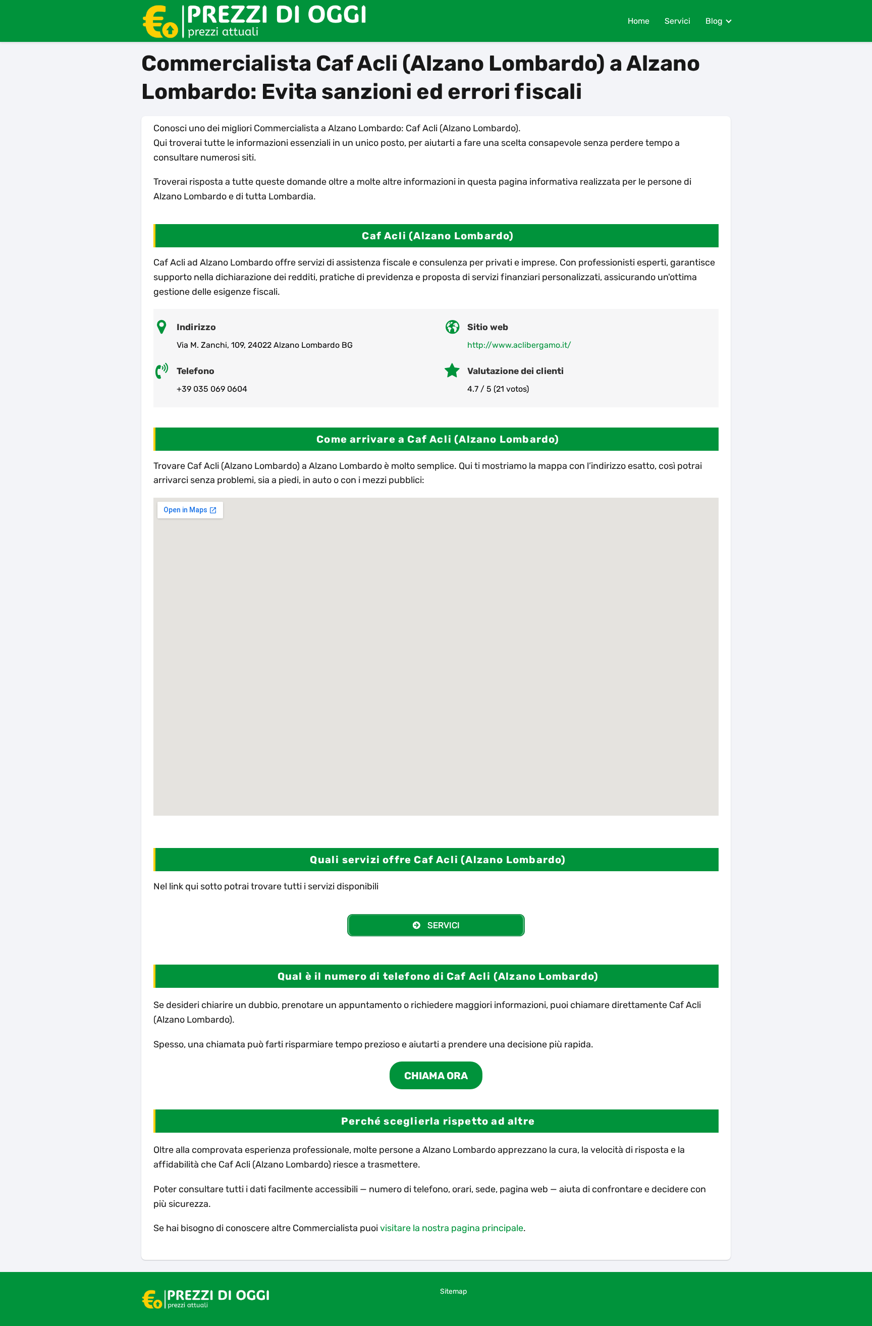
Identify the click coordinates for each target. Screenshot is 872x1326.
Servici (677, 21)
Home (638, 21)
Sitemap (453, 1291)
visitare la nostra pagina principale (451, 1228)
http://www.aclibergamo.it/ (519, 345)
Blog (714, 21)
